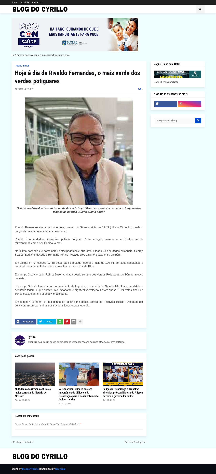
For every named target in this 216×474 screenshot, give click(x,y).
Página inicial (22, 65)
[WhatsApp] (60, 321)
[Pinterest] (67, 321)
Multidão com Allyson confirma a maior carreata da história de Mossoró (33, 392)
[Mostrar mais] (80, 321)
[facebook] (165, 104)
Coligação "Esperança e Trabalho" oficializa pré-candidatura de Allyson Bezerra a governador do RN (123, 392)
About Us (24, 2)
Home (14, 2)
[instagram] (189, 104)
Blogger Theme (30, 469)
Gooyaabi (60, 469)
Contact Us (37, 2)
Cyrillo (32, 337)
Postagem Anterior (23, 442)
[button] (200, 9)
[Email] (73, 321)
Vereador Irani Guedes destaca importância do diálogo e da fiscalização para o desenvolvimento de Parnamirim (79, 394)
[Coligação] (123, 374)
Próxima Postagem (135, 442)
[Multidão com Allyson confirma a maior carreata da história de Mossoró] (35, 374)
